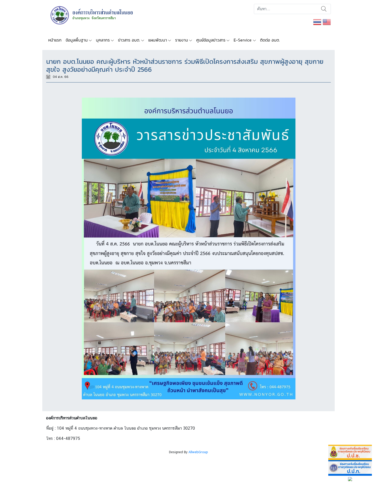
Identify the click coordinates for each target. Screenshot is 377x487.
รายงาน (181, 40)
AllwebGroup (198, 452)
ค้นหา (324, 9)
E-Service (243, 40)
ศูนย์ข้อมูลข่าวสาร (210, 40)
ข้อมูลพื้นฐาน (77, 40)
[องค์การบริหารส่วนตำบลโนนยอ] (98, 14)
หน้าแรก (55, 40)
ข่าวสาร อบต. (129, 40)
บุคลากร (103, 40)
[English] (327, 21)
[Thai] (317, 21)
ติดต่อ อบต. (270, 40)
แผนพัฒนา (157, 40)
